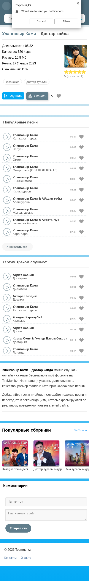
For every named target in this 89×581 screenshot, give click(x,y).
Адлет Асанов (23, 275)
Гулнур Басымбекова (51, 338)
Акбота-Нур (50, 219)
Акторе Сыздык (25, 296)
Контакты (10, 557)
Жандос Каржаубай (27, 317)
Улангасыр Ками (19, 33)
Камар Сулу (22, 338)
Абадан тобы (52, 198)
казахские (12, 81)
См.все (82, 430)
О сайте (26, 557)
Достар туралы (36, 81)
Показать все (18, 246)
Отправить (18, 528)
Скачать (39, 96)
